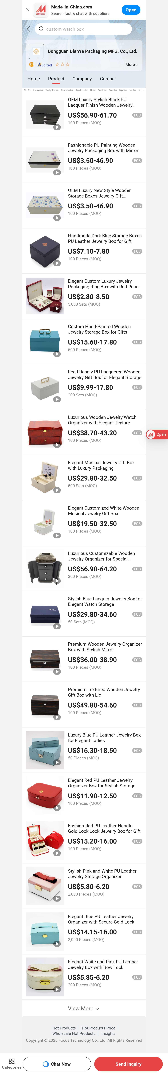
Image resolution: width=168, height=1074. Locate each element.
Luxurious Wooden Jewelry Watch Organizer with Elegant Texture (102, 420)
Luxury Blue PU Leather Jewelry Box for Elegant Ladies (104, 737)
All (25, 90)
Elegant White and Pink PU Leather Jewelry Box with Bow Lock (103, 964)
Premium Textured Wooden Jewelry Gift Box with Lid (104, 692)
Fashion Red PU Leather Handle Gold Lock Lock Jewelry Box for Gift (104, 828)
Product (56, 78)
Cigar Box (123, 90)
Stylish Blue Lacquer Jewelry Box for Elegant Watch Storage (105, 601)
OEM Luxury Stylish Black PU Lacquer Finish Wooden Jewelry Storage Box (100, 105)
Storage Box (38, 90)
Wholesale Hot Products (73, 1033)
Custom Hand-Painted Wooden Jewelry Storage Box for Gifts (99, 329)
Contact (108, 78)
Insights (108, 1033)
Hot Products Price (98, 1028)
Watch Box (102, 90)
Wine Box (113, 90)
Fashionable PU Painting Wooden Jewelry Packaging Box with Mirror (103, 147)
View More (81, 1008)
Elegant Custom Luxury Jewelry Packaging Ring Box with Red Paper (104, 284)
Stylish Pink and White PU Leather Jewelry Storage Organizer (102, 873)
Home (34, 78)
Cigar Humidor (81, 90)
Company (82, 78)
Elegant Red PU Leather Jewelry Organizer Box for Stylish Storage (101, 783)
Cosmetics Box (67, 90)
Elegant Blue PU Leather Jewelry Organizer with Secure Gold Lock (101, 919)
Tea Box (132, 90)
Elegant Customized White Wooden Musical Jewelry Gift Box (103, 510)
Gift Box (92, 90)
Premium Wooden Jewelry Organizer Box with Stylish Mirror (105, 647)
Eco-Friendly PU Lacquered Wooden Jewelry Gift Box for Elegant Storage (104, 374)
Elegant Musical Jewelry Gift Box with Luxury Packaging (101, 465)
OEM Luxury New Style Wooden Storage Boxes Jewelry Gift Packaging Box (100, 195)
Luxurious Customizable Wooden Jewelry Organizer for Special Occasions (101, 558)
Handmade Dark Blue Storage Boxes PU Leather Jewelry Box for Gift (105, 238)
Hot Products (64, 1028)
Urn (29, 90)
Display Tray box (52, 90)
